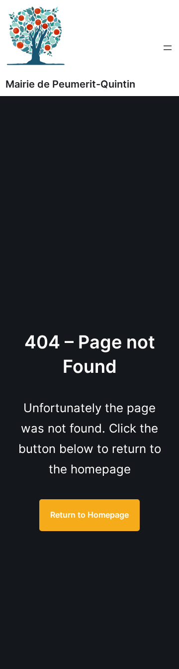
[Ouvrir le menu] (168, 48)
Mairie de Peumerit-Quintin (70, 84)
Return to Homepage (89, 515)
